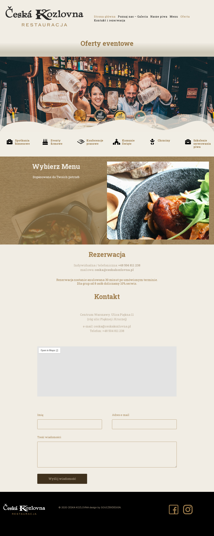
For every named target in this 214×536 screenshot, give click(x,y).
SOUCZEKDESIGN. (111, 507)
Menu (174, 16)
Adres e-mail (120, 415)
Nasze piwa (158, 16)
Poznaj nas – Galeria (133, 16)
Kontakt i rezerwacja (109, 20)
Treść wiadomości (49, 437)
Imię (40, 415)
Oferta (185, 16)
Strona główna (105, 16)
